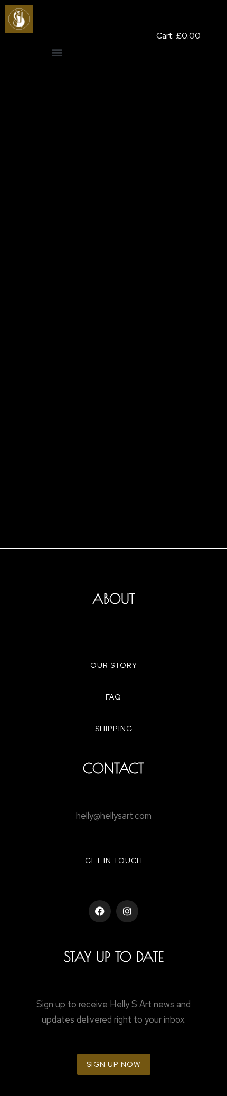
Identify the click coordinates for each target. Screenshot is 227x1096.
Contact (113, 768)
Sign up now (114, 1064)
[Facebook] (100, 911)
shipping (114, 728)
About (113, 599)
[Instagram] (127, 911)
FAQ (113, 697)
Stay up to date (114, 957)
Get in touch (114, 860)
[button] (56, 52)
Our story (113, 665)
